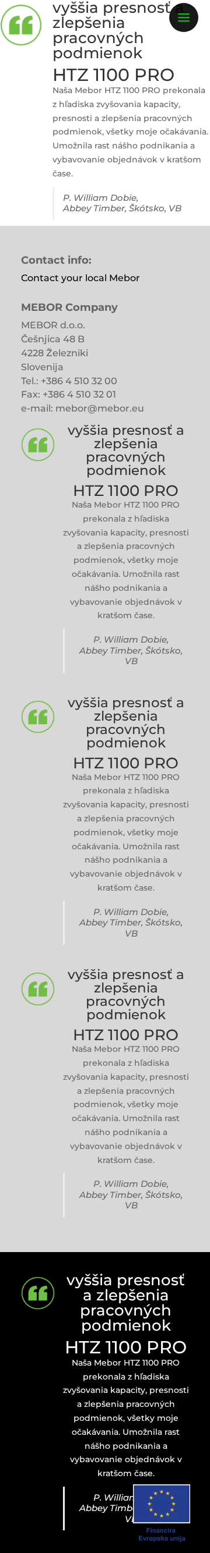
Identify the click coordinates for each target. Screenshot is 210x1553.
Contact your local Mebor (80, 277)
